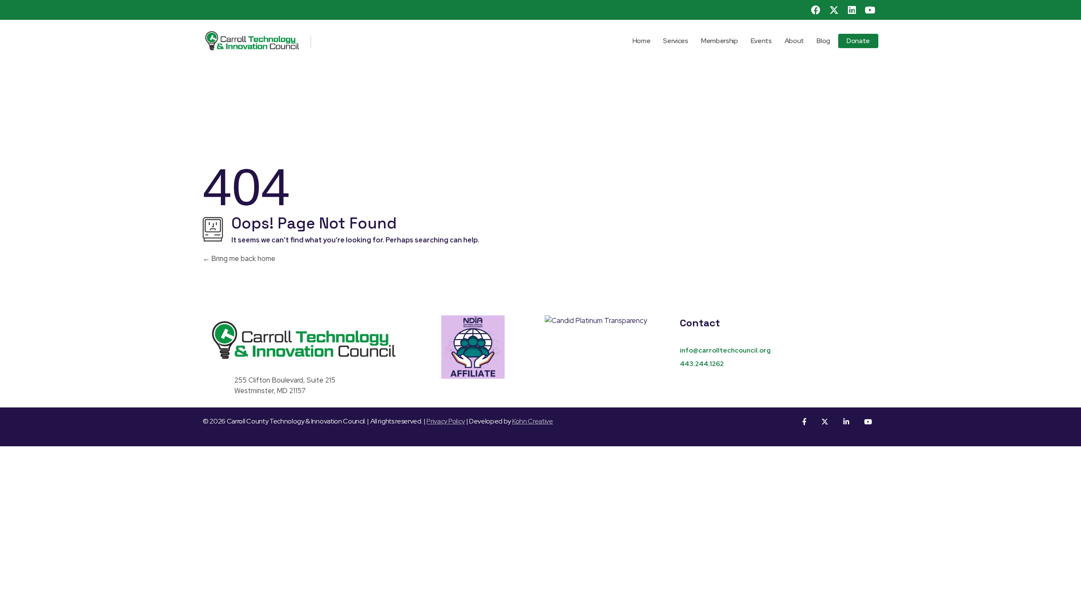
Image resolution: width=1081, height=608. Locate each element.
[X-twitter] (834, 10)
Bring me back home (242, 258)
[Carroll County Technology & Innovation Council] (302, 40)
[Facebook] (816, 10)
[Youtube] (869, 10)
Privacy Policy (445, 421)
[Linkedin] (852, 10)
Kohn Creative (532, 421)
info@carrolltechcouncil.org (725, 350)
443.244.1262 (702, 363)
